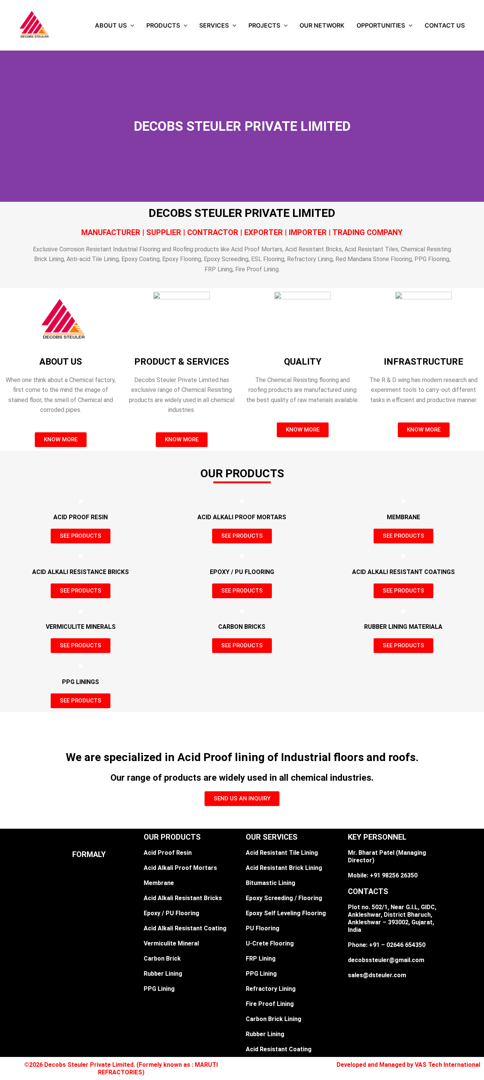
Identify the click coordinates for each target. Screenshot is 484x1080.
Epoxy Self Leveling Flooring (286, 913)
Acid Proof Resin (168, 852)
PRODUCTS (163, 25)
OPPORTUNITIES (381, 25)
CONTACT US (445, 25)
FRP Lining (261, 958)
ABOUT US (111, 25)
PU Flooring (262, 928)
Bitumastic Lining (270, 883)
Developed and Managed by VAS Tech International (408, 1064)
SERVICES (214, 25)
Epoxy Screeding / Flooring (284, 898)
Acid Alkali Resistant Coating (185, 928)
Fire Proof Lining (270, 1003)
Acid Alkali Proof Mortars (180, 867)
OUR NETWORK (321, 25)
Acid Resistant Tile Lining (282, 852)
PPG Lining (159, 988)
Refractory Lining (271, 988)
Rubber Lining (163, 973)
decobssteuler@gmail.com (386, 960)
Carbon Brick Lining (273, 1019)
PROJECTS (264, 25)
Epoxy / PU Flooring (171, 913)
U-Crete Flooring (270, 943)
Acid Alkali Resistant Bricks (183, 898)
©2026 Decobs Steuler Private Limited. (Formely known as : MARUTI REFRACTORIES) (121, 1068)
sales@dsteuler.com (377, 975)
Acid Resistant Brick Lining (284, 867)
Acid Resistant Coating (279, 1049)
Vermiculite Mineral (171, 943)
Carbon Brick (162, 958)
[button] (130, 25)
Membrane (159, 883)
